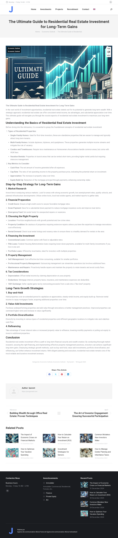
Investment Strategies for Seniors (63, 452)
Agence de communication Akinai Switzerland (62, 532)
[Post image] (12, 438)
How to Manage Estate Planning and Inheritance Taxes (103, 452)
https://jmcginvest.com (29, 391)
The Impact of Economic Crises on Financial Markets (29, 437)
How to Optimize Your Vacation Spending (27, 452)
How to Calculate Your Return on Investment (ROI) (64, 437)
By (70, 362)
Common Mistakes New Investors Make (102, 437)
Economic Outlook (14, 48)
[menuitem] (94, 9)
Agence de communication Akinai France (31, 532)
